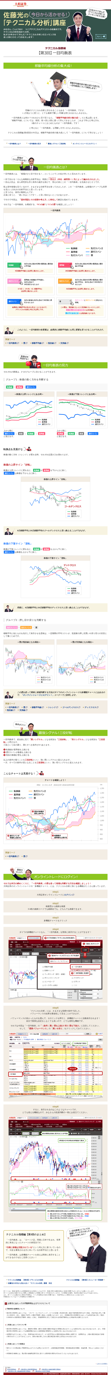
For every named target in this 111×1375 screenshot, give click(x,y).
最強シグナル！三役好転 (57, 144)
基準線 (61, 265)
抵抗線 (51, 343)
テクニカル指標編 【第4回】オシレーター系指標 (84, 1280)
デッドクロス (90, 707)
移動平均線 (37, 343)
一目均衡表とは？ (14, 144)
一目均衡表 (12, 343)
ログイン (68, 895)
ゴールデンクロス (70, 707)
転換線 (11, 265)
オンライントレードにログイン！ (85, 144)
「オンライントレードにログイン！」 (37, 695)
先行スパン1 (13, 281)
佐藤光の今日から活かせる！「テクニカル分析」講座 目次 (30, 1283)
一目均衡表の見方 (34, 144)
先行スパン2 (63, 281)
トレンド (52, 707)
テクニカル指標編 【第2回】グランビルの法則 (25, 1280)
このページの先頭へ (102, 1363)
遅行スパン (13, 301)
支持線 (63, 343)
